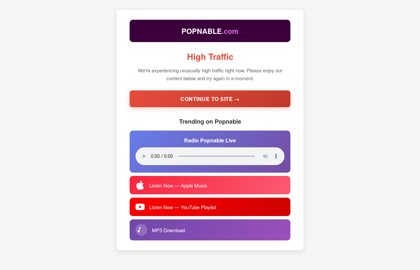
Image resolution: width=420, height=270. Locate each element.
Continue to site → (210, 99)
